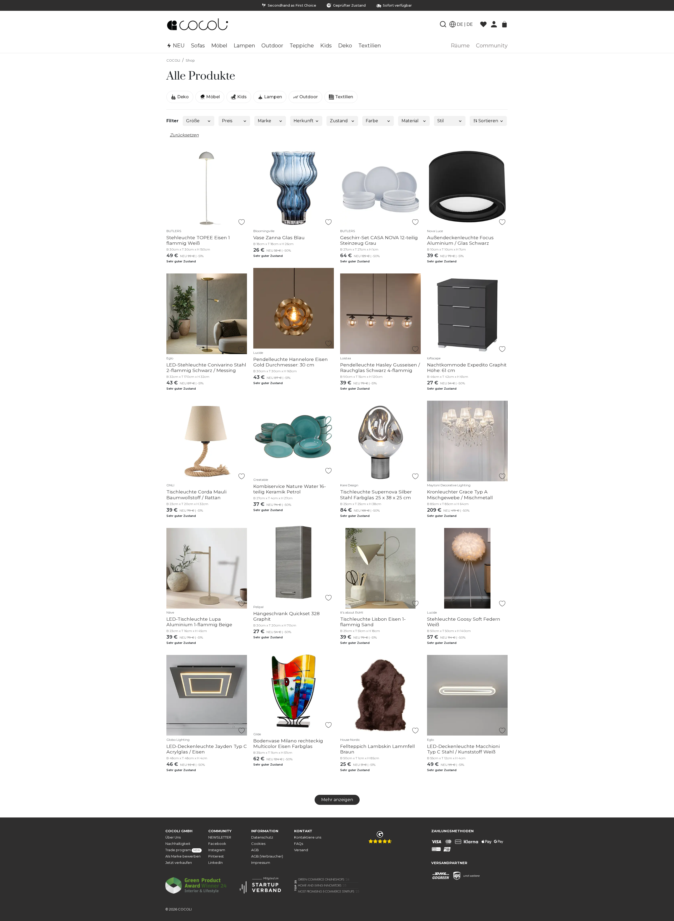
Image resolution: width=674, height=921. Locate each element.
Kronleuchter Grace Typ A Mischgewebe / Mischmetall (460, 494)
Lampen (272, 96)
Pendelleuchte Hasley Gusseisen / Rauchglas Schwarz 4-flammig (380, 367)
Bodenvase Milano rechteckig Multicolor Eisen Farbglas (288, 743)
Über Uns (173, 837)
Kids (241, 96)
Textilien (343, 96)
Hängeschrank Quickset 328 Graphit (286, 616)
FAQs (298, 844)
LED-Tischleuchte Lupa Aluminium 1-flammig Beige (199, 621)
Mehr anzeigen (337, 799)
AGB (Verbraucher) (267, 856)
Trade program (182, 850)
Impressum (260, 863)
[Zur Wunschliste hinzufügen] (241, 222)
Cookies (258, 844)
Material (410, 120)
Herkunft (304, 120)
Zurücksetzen (184, 135)
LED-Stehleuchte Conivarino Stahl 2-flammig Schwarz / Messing (206, 367)
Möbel (212, 96)
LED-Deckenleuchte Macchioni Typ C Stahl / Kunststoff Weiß (463, 749)
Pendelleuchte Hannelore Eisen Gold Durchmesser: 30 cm (290, 362)
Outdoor (308, 96)
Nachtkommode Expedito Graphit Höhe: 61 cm (467, 367)
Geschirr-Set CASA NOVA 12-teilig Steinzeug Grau (379, 240)
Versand (301, 850)
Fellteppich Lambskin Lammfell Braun (377, 749)
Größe (193, 120)
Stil (440, 120)
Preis (227, 120)
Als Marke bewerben (183, 856)
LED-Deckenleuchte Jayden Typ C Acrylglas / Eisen (206, 749)
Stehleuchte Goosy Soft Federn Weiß (463, 621)
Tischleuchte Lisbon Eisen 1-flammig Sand (373, 621)
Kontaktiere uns (307, 837)
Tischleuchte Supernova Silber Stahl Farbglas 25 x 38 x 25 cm (376, 494)
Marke (264, 120)
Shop (190, 60)
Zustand (339, 120)
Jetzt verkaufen (178, 863)
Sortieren (487, 120)
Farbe (372, 120)
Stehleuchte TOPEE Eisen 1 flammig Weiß (198, 240)
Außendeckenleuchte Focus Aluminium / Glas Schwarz (460, 240)
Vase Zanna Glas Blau (279, 237)
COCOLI (173, 60)
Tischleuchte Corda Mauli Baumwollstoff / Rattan (196, 494)
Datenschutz (262, 837)
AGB (255, 850)
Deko (182, 96)
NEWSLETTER (219, 837)
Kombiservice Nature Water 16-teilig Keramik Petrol (289, 488)
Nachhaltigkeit (177, 844)
